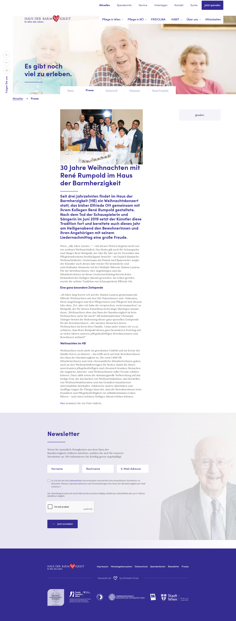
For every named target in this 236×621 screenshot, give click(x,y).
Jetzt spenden (212, 5)
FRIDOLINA (158, 19)
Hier (63, 403)
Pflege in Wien (111, 19)
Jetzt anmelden (65, 523)
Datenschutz (75, 480)
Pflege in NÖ (136, 19)
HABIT (175, 19)
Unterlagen (160, 5)
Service (143, 5)
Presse (35, 99)
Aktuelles (104, 5)
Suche (193, 5)
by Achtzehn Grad (129, 578)
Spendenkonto (157, 566)
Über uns (192, 19)
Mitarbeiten (213, 19)
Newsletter (173, 566)
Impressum (102, 566)
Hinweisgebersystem (121, 566)
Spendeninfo (124, 5)
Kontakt (179, 5)
